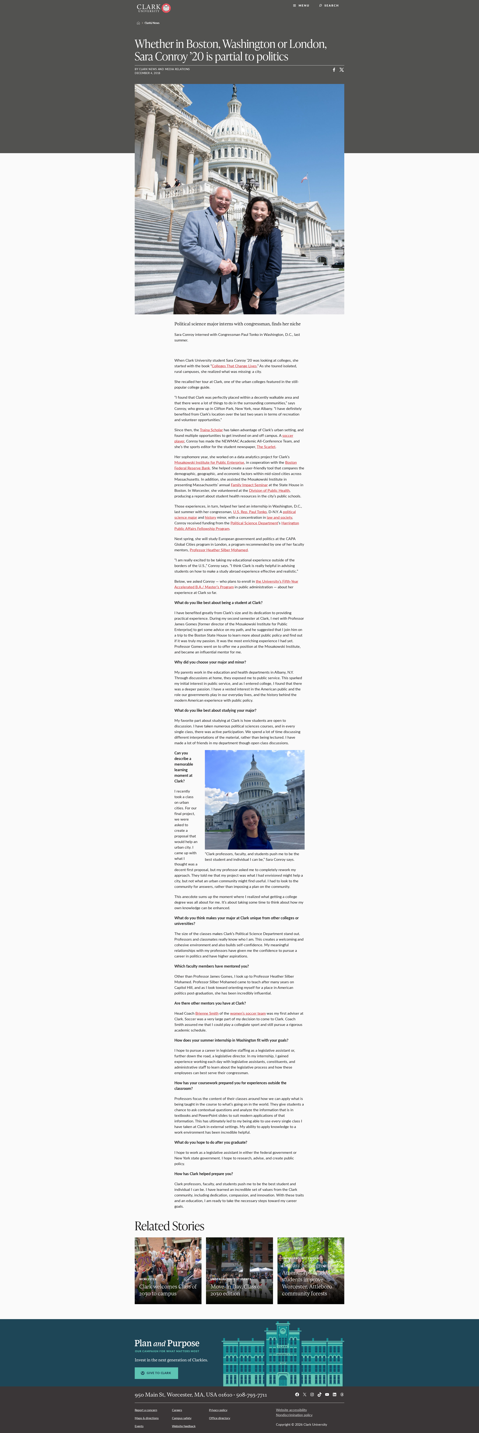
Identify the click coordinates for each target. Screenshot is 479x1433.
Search (331, 5)
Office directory (219, 1418)
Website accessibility (291, 1410)
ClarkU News (152, 23)
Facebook (334, 69)
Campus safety (181, 1418)
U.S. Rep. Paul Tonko (250, 511)
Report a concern (146, 1410)
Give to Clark (159, 1373)
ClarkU (138, 23)
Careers (177, 1410)
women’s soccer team (248, 1013)
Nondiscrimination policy (294, 1415)
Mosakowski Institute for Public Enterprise (209, 462)
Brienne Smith (207, 1013)
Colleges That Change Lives (234, 365)
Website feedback (184, 1426)
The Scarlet (266, 446)
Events (139, 1426)
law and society (279, 517)
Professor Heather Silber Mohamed (219, 549)
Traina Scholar (211, 429)
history (210, 517)
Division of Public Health (269, 490)
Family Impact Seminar (249, 484)
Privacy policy (218, 1410)
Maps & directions (147, 1418)
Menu (304, 5)
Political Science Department (254, 522)
